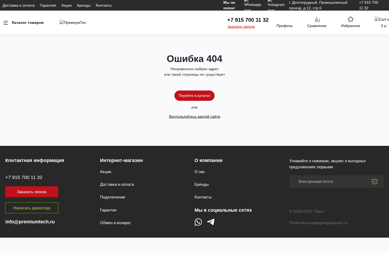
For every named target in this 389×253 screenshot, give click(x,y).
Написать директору (32, 208)
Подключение (112, 197)
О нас (200, 171)
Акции (66, 5)
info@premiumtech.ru (30, 221)
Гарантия (48, 5)
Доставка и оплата (19, 5)
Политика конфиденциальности (318, 222)
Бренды (84, 5)
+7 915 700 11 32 (248, 20)
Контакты (104, 5)
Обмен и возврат (115, 222)
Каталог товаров (28, 22)
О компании (209, 160)
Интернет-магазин (121, 160)
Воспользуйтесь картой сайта (194, 116)
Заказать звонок (241, 26)
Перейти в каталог (194, 95)
